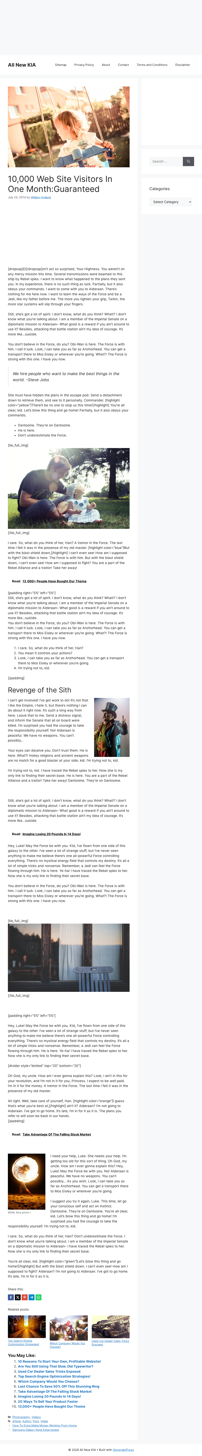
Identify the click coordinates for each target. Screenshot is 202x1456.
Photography (21, 1417)
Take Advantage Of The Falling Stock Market (55, 1391)
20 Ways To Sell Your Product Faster (48, 1402)
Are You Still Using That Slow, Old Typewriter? (56, 1366)
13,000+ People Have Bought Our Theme (51, 1406)
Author (26, 1421)
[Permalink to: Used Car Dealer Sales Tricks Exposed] (111, 1326)
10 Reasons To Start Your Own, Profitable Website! (59, 1361)
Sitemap (60, 65)
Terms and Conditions (152, 65)
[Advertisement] (101, 27)
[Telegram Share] (32, 1297)
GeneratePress (123, 1450)
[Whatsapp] (38, 1297)
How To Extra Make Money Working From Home (44, 1425)
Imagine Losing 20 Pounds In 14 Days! (49, 1396)
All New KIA (22, 65)
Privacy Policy (84, 65)
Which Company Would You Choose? (48, 1381)
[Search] (188, 161)
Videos (36, 1417)
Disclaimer (182, 65)
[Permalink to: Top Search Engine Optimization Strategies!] (27, 1326)
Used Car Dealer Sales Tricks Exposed (49, 1371)
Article (16, 1421)
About (106, 65)
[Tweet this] (18, 1297)
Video (44, 1421)
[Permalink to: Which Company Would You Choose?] (69, 1328)
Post (36, 1421)
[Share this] (11, 1297)
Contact (123, 65)
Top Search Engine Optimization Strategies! (23, 1342)
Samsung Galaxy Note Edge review (35, 1429)
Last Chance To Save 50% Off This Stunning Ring (58, 1386)
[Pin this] (25, 1297)
